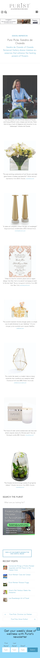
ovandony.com (30, 178)
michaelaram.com (20, 231)
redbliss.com (20, 328)
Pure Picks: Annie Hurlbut (19, 619)
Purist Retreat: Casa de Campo (20, 574)
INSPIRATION (23, 36)
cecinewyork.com (25, 285)
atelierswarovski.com (20, 383)
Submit (32, 650)
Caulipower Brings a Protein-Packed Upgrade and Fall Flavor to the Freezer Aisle (21, 568)
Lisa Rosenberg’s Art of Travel (19, 598)
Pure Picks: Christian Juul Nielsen (20, 614)
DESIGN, (15, 36)
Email (23, 646)
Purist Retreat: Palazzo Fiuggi (19, 582)
